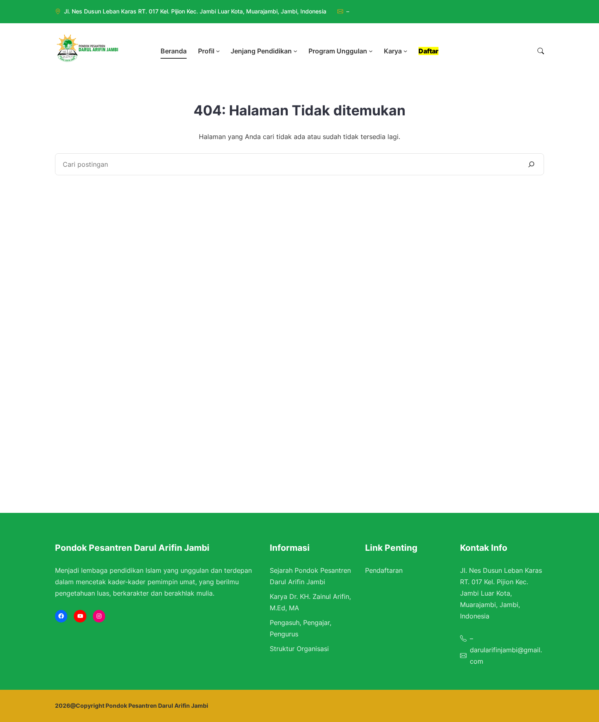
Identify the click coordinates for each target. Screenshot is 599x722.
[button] (540, 51)
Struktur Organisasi (299, 649)
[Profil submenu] (218, 51)
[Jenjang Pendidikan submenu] (295, 51)
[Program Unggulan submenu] (371, 51)
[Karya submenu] (405, 51)
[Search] (531, 164)
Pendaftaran (384, 570)
